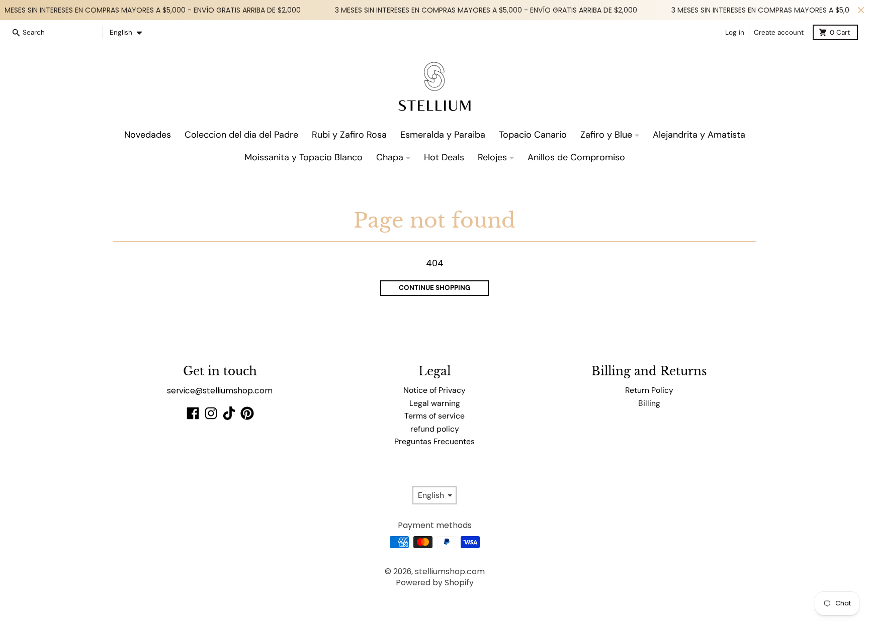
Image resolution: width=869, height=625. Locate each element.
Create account (779, 32)
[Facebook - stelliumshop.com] (193, 413)
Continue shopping (435, 287)
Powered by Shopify (435, 582)
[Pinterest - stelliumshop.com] (247, 413)
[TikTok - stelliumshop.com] (229, 413)
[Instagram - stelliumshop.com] (211, 413)
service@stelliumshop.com (220, 390)
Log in (734, 32)
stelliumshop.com (450, 571)
